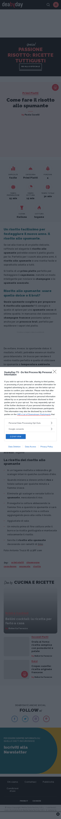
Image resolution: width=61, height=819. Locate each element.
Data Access (30, 446)
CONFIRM (15, 436)
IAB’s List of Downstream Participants (34, 414)
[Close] (55, 372)
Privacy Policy (46, 446)
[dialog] (30, 409)
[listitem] (30, 422)
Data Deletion (14, 446)
